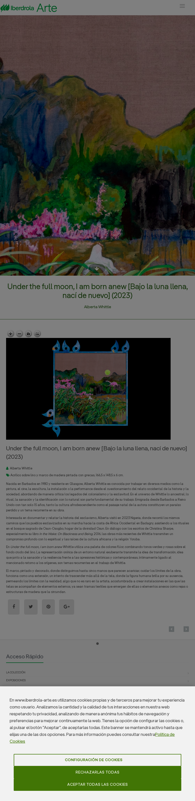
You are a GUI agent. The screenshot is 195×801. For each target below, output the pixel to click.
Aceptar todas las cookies (97, 785)
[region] (97, 743)
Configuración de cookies (94, 760)
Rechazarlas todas (98, 772)
